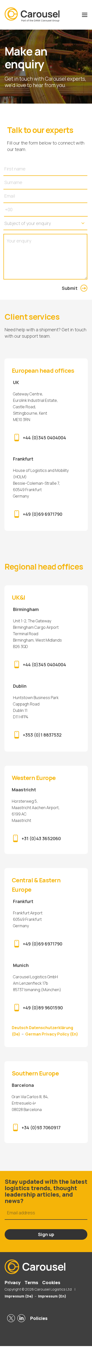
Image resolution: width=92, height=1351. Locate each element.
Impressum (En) (52, 1296)
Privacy (13, 1282)
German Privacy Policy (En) (51, 1034)
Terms (31, 1282)
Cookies (51, 1282)
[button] (84, 15)
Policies (39, 1318)
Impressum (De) (19, 1296)
